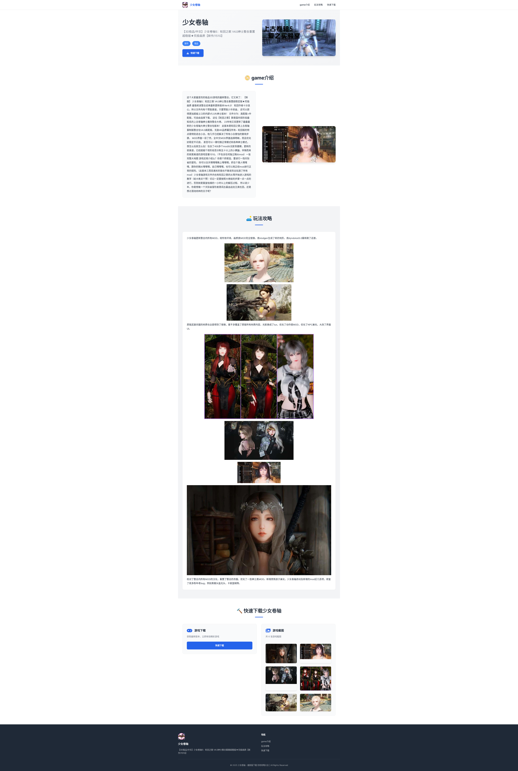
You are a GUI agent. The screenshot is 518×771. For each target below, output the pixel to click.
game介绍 (305, 4)
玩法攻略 (318, 4)
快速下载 (331, 4)
